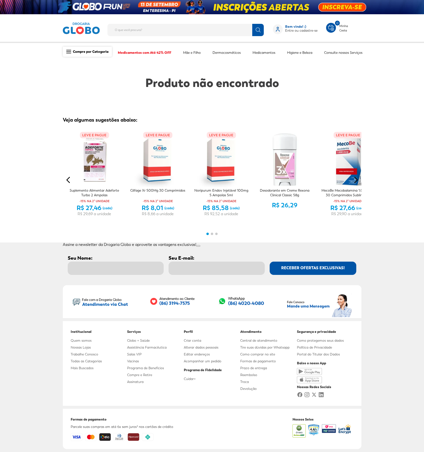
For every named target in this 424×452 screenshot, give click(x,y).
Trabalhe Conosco (84, 354)
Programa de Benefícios (145, 368)
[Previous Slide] (68, 180)
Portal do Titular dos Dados (318, 354)
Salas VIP (134, 354)
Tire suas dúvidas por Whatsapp (265, 347)
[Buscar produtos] (258, 30)
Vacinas (133, 361)
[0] (331, 27)
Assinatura (135, 382)
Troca (244, 382)
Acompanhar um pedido (202, 361)
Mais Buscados (82, 368)
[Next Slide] (355, 180)
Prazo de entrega (253, 368)
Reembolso (248, 375)
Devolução (248, 388)
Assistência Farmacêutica (147, 347)
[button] (207, 234)
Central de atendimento (258, 340)
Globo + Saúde (138, 340)
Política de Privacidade (314, 347)
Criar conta (192, 340)
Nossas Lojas (81, 347)
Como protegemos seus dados (320, 340)
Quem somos (81, 340)
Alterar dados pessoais (201, 347)
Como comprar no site (257, 354)
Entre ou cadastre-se (301, 30)
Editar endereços (197, 354)
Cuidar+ (190, 379)
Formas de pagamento (258, 361)
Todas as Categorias (86, 361)
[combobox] (189, 28)
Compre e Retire (139, 375)
